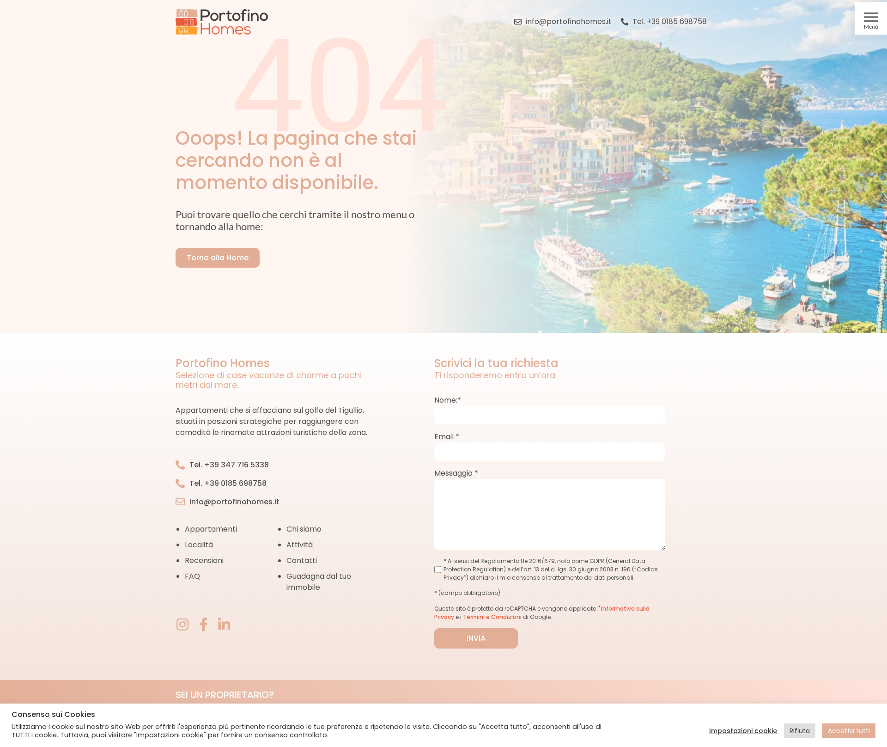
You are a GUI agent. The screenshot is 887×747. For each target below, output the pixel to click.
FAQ (192, 576)
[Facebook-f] (203, 624)
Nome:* (447, 400)
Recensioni (204, 560)
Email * (446, 436)
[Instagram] (182, 624)
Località (199, 544)
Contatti (301, 560)
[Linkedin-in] (224, 624)
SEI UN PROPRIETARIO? (225, 694)
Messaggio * (456, 473)
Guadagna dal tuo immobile (318, 582)
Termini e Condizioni (492, 617)
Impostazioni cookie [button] (743, 731)
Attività (299, 544)
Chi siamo (304, 529)
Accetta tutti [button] (849, 730)
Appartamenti (211, 529)
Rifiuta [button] (800, 730)
